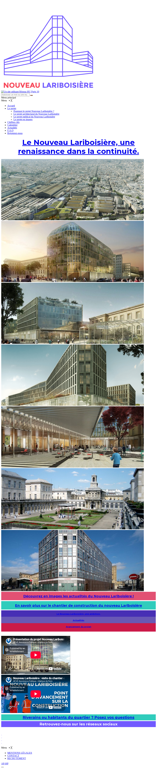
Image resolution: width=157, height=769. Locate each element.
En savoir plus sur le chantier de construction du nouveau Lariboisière (78, 605)
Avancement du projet (78, 626)
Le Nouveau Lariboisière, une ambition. (78, 614)
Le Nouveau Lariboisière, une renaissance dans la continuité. (78, 147)
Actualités (78, 620)
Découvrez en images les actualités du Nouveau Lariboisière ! (78, 596)
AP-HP (4, 763)
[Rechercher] (31, 95)
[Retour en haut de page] (2, 767)
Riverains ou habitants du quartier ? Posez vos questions (78, 717)
